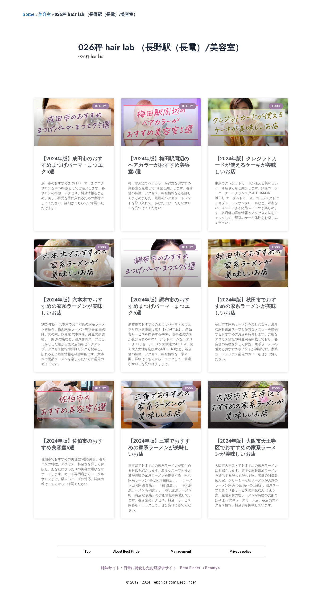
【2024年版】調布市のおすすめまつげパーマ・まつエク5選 (159, 306)
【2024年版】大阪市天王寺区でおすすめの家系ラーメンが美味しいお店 (245, 447)
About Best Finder (127, 551)
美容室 (44, 14)
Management (181, 551)
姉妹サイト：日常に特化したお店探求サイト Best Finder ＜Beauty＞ (161, 568)
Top (87, 551)
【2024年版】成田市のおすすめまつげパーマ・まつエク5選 (72, 165)
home (28, 14)
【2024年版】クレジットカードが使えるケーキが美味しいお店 (246, 165)
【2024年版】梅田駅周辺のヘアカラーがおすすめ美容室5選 (159, 165)
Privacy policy (240, 551)
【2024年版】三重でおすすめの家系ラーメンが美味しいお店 (159, 447)
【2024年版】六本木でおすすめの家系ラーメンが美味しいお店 (72, 306)
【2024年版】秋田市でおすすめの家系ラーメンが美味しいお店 (246, 306)
